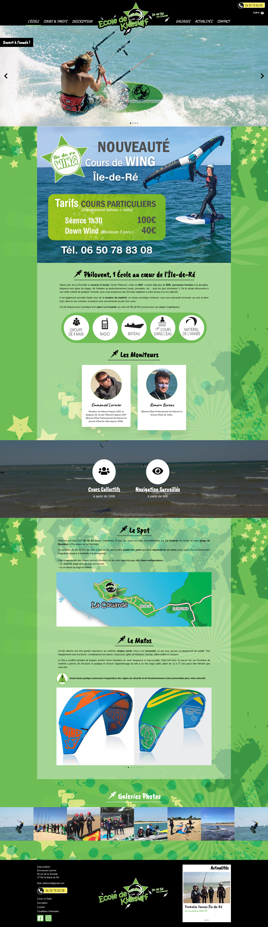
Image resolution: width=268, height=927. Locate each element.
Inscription (82, 21)
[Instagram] (48, 918)
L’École (33, 21)
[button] (60, 726)
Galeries (183, 21)
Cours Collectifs (104, 489)
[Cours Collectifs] (104, 471)
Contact (223, 21)
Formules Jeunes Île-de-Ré (203, 907)
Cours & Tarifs (55, 21)
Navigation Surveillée (158, 489)
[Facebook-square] (40, 918)
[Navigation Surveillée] (157, 471)
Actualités (203, 21)
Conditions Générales (48, 911)
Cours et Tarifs (44, 898)
